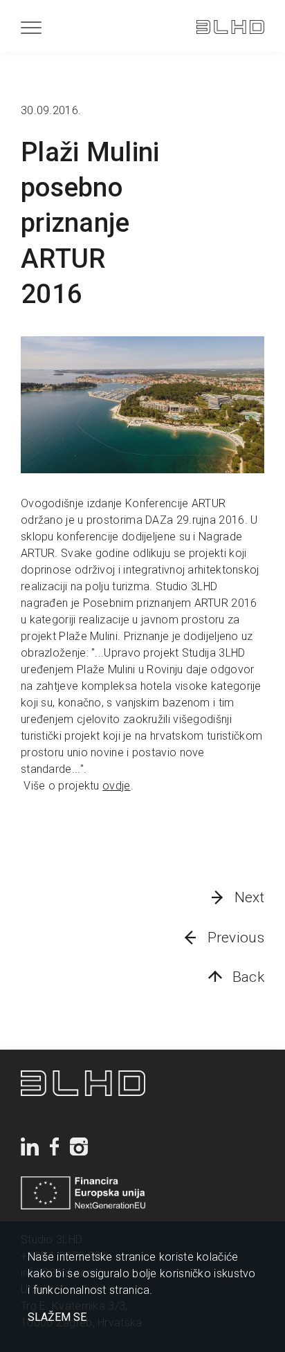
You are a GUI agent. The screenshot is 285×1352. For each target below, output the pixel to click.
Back (248, 977)
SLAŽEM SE (57, 1317)
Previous (236, 937)
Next (249, 897)
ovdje (116, 785)
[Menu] (31, 27)
